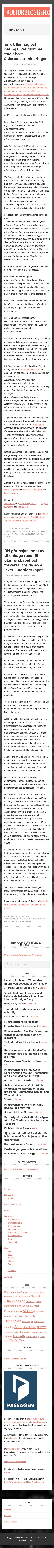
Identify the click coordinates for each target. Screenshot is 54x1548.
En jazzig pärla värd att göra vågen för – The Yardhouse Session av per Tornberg (26, 1120)
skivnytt (41, 1327)
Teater (11, 1264)
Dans (10, 1251)
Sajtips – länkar (10, 1521)
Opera (11, 1260)
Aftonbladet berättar (30, 369)
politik (18, 520)
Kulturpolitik (9, 1195)
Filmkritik (35, 1296)
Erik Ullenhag (37, 517)
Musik (7, 1210)
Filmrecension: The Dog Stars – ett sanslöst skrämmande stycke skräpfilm (26, 1034)
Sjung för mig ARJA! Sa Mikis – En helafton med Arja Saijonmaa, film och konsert (26, 1136)
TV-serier (12, 1270)
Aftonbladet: (38, 424)
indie (15, 1305)
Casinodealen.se (14, 1448)
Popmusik (30, 1316)
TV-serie (42, 1337)
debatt (27, 517)
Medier (43, 919)
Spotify (16, 1332)
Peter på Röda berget (32, 489)
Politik (42, 534)
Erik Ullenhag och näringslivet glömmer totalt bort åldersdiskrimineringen (26, 51)
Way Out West (17, 1340)
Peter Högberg (11, 489)
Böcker (24, 1292)
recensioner (26, 1321)
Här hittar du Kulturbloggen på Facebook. (21, 1169)
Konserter (24, 1305)
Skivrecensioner (15, 1235)
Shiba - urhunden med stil (15, 1358)
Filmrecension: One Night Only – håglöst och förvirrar (24, 1106)
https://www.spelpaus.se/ (15, 1481)
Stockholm (24, 1331)
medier (7, 907)
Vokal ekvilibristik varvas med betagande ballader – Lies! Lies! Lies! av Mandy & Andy (24, 996)
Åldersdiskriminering (25, 531)
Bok (6, 1292)
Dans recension (15, 1222)
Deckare (42, 1292)
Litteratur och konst (12, 1204)
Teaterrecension (31, 1336)
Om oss (7, 1515)
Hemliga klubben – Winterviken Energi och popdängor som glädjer (26, 981)
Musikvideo (8, 1316)
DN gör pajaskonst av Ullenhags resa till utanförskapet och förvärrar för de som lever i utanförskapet (24, 560)
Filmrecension (14, 1225)
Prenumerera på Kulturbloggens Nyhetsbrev (23, 954)
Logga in (32, 1540)
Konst (31, 1306)
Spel (10, 1238)
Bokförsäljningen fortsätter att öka (25, 1149)
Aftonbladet (9, 503)
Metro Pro (25, 1538)
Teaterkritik (13, 1242)
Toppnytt (8, 1276)
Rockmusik (39, 1321)
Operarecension (15, 1229)
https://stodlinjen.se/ (35, 1481)
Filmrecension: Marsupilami (21, 1022)
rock (32, 1322)
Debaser (35, 1292)
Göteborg (30, 1301)
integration (44, 901)
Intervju (7, 1189)
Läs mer (43, 987)
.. (4, 1183)
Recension (9, 1216)
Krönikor (24, 528)
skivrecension (8, 1332)
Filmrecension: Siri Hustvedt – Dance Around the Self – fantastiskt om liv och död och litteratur (26, 1073)
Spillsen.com (12, 1438)
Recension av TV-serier (18, 1232)
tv (38, 1336)
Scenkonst (29, 1327)
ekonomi (27, 1296)
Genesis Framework (38, 1538)
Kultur (36, 1305)
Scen (6, 1248)
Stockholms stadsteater (39, 1332)
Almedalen (9, 520)
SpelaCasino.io (38, 1421)
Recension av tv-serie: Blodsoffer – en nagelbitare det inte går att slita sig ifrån (26, 1053)
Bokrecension (14, 1219)
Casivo (7, 1472)
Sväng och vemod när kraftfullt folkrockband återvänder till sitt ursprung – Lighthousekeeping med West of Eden (26, 1090)
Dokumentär (8, 1296)
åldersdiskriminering (13, 517)
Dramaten (18, 1296)
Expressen (23, 506)
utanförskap (23, 904)
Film (10, 1254)
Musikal (11, 1257)
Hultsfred (38, 1302)
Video (6, 1340)
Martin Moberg (11, 493)
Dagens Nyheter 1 (27, 503)
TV (9, 1267)
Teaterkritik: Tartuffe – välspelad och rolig (24, 1010)
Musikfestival (39, 1311)
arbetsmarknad (29, 520)
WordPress (23, 1540)
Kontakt (7, 1509)
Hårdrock (8, 1305)
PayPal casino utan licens (15, 1461)
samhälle (43, 513)
